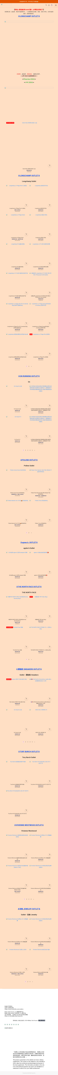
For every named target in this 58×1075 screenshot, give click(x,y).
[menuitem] (27, 366)
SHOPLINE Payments (31, 1073)
